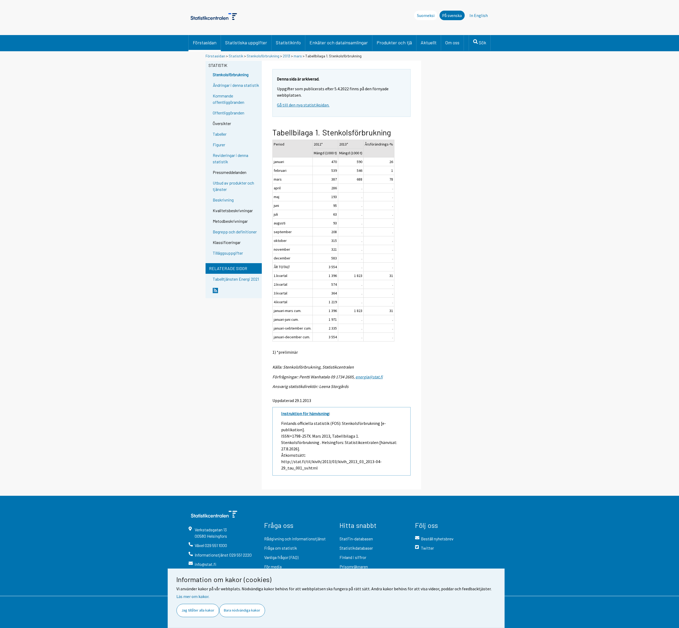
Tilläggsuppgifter (228, 252)
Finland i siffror (353, 557)
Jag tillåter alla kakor (197, 610)
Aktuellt (429, 42)
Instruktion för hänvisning (305, 413)
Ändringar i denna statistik (236, 85)
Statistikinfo (288, 42)
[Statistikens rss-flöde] (236, 292)
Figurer (219, 144)
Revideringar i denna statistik (230, 158)
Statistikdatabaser (356, 547)
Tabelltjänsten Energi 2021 (236, 278)
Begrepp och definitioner (235, 231)
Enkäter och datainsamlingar (339, 42)
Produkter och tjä (394, 42)
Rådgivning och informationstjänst (295, 538)
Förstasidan (204, 42)
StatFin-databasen (356, 538)
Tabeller (220, 133)
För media (273, 566)
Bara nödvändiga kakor (242, 610)
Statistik (236, 56)
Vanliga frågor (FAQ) (281, 557)
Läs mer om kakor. (192, 596)
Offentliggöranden (228, 112)
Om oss (452, 42)
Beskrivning (223, 199)
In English (478, 15)
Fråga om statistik (280, 547)
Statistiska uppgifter (246, 42)
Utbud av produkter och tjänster (233, 186)
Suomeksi (425, 15)
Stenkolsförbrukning (263, 56)
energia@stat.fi (369, 376)
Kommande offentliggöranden (228, 99)
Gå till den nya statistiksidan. (303, 105)
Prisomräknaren (354, 566)
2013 (286, 56)
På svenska (452, 15)
